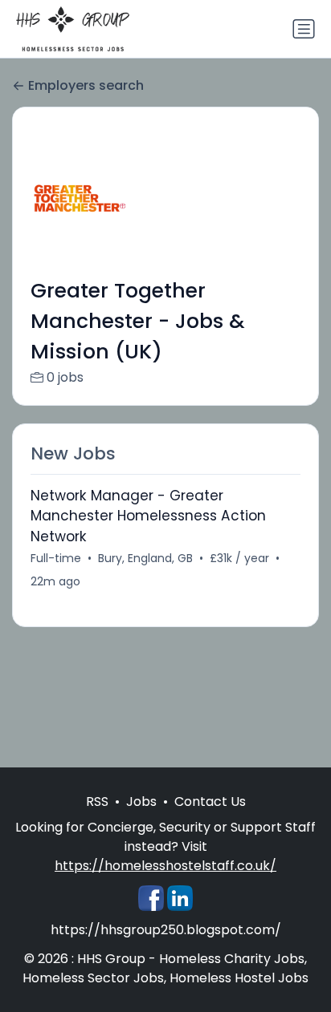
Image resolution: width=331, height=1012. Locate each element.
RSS (97, 801)
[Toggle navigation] (303, 29)
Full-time (56, 558)
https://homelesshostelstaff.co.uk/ (165, 865)
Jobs (141, 801)
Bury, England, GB (145, 558)
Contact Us (210, 801)
